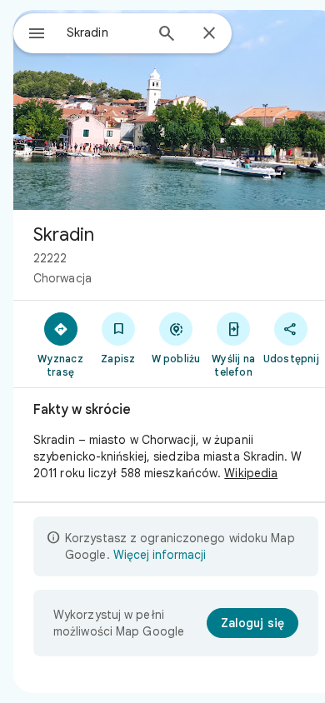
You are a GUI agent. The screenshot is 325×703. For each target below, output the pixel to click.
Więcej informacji (159, 554)
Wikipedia (251, 473)
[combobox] (105, 32)
